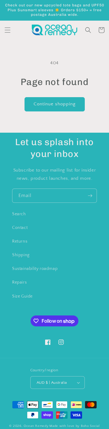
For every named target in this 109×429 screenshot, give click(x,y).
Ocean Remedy (36, 426)
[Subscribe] (90, 196)
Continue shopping (55, 104)
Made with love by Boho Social (74, 426)
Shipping (21, 255)
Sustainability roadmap (35, 268)
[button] (7, 30)
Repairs (19, 282)
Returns (19, 241)
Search (19, 214)
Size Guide (22, 296)
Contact (20, 227)
